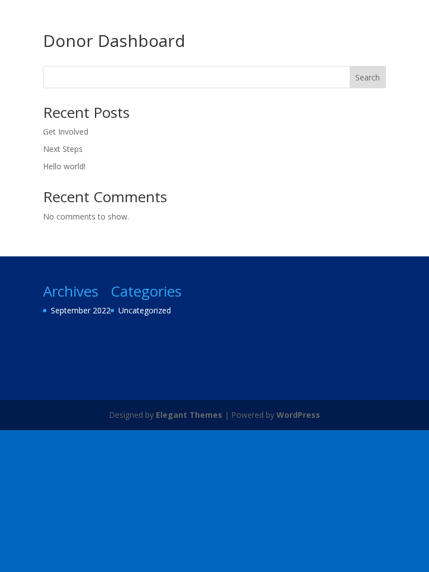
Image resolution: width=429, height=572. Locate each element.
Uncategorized (144, 310)
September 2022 (81, 310)
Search (367, 77)
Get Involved (65, 131)
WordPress (298, 414)
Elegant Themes (189, 414)
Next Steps (63, 149)
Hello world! (64, 166)
